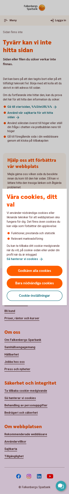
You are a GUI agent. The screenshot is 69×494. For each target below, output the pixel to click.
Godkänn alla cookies (34, 270)
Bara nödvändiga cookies (34, 283)
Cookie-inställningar (34, 295)
